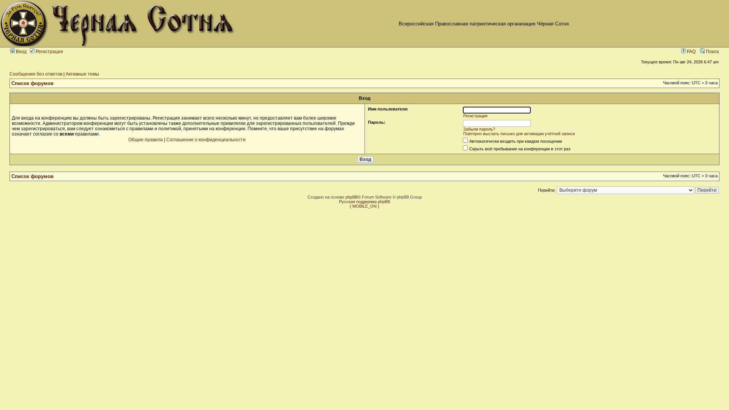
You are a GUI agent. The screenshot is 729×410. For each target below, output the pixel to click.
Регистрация (49, 51)
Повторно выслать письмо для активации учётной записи (519, 133)
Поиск (712, 51)
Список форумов (32, 83)
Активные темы (82, 74)
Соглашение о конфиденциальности (206, 139)
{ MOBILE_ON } (364, 206)
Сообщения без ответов (35, 74)
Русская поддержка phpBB (364, 201)
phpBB (352, 197)
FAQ (691, 51)
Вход (21, 51)
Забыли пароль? (479, 129)
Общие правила (145, 139)
